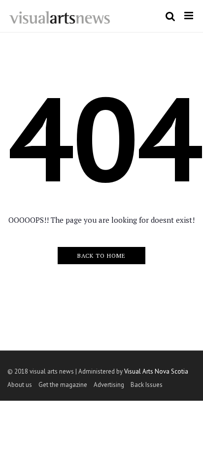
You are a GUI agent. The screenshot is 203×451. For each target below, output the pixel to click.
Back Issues (147, 385)
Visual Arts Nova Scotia (156, 371)
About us (19, 385)
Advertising (109, 385)
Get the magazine (62, 385)
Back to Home (101, 255)
